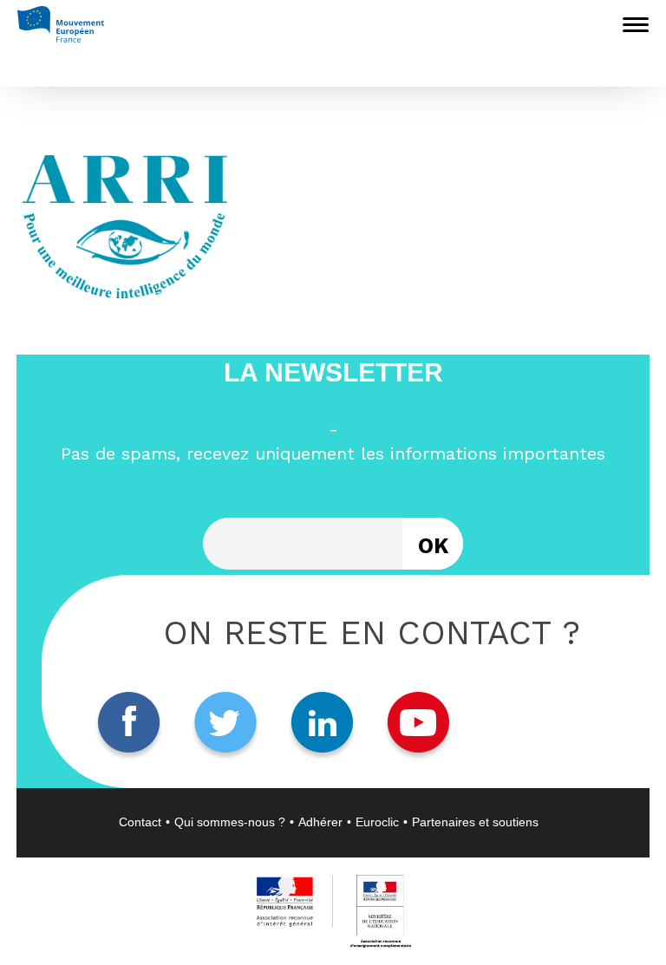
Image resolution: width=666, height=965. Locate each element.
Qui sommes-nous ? (229, 822)
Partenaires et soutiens (475, 822)
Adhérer (320, 822)
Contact (140, 822)
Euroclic (377, 822)
